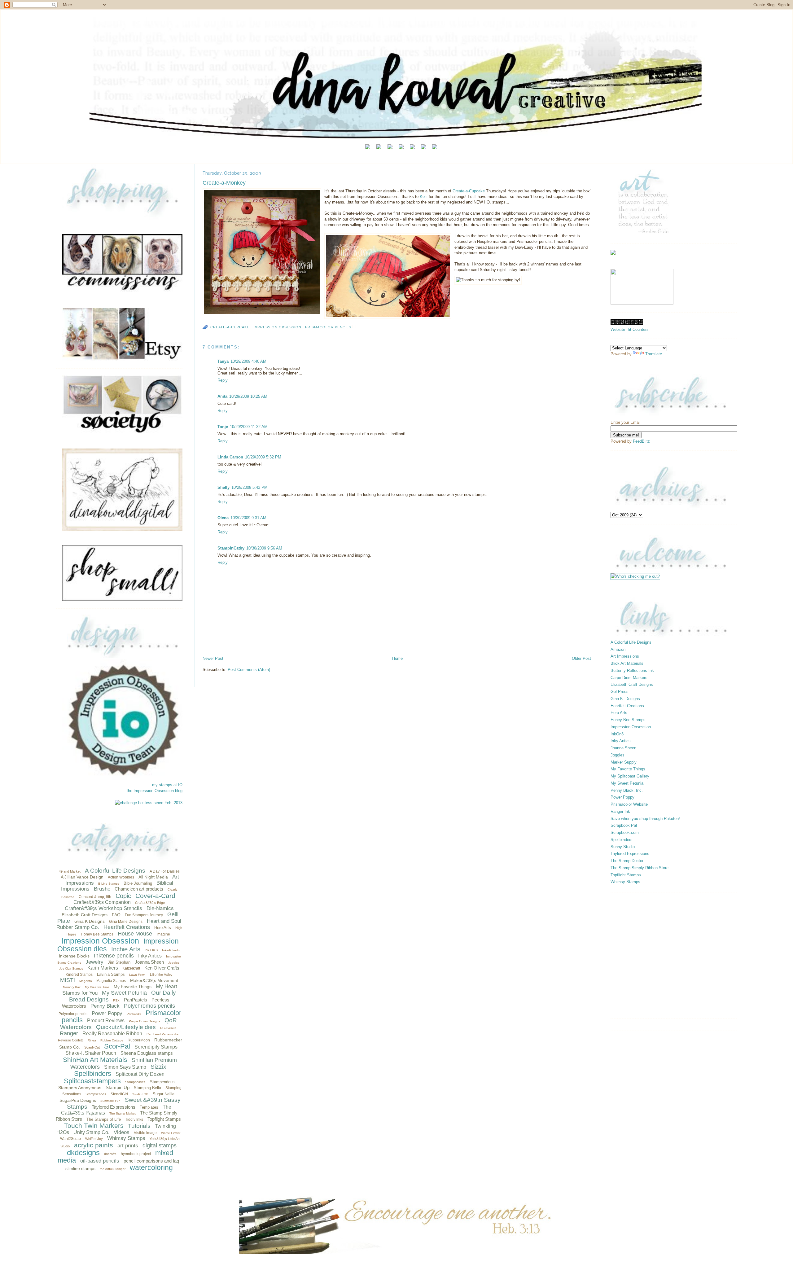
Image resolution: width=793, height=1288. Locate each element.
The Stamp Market (122, 1113)
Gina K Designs (89, 921)
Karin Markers (102, 967)
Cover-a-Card (155, 895)
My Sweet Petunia (124, 993)
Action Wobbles (121, 877)
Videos (121, 1132)
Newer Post (213, 658)
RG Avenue (168, 1028)
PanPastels (135, 999)
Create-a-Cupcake (469, 191)
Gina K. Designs (625, 698)
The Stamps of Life (103, 1119)
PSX (116, 1000)
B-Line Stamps (108, 883)
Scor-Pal (117, 1046)
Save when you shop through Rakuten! (645, 818)
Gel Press (620, 691)
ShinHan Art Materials (95, 1059)
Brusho (102, 889)
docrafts (110, 1154)
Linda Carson (230, 457)
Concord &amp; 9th (95, 897)
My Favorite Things (132, 986)
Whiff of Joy (94, 1139)
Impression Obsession (100, 940)
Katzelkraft (131, 968)
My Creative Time (97, 987)
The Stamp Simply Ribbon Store (639, 867)
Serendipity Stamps (155, 1046)
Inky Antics (150, 955)
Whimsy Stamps (126, 1138)
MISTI (67, 980)
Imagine (163, 934)
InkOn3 (617, 734)
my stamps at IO (167, 784)
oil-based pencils (99, 1161)
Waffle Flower (170, 1133)
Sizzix (158, 1066)
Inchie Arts (125, 949)
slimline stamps (80, 1168)
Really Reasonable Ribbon (112, 1033)
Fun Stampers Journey (144, 915)
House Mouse (135, 934)
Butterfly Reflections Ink (632, 670)
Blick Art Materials (627, 663)
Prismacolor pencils (328, 327)
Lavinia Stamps (111, 974)
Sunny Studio (623, 846)
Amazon (618, 649)
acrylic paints (93, 1145)
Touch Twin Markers (94, 1125)
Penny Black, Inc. (627, 790)
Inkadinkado (171, 950)
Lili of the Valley (161, 974)
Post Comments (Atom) (249, 669)
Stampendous (162, 1082)
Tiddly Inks (134, 1119)
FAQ (116, 914)
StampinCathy (230, 548)
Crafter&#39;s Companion (102, 902)
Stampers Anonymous (79, 1087)
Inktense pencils (114, 956)
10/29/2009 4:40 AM (248, 361)
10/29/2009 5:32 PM (263, 457)
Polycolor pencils (73, 1014)
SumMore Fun (110, 1100)
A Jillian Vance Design (82, 876)
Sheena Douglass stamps (146, 1053)
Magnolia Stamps (111, 981)
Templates (149, 1107)
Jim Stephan (119, 962)
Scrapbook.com (625, 832)
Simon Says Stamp (125, 1067)
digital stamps (159, 1145)
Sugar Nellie (163, 1094)
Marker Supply (624, 762)
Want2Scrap (70, 1139)
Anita (222, 396)
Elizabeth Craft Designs (84, 914)
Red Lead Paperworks (162, 1034)
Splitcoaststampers (92, 1081)
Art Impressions (625, 656)
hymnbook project (136, 1154)
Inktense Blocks (74, 955)
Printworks (134, 1014)
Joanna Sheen (149, 962)
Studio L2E (140, 1094)
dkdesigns (83, 1152)
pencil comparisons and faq (151, 1160)
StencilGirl (119, 1094)
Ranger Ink (620, 811)
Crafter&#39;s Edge (150, 903)
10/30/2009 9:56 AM (264, 548)
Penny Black (105, 1006)
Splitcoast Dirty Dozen (140, 1074)
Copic (123, 895)
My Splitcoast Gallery (630, 776)
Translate (653, 354)
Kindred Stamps (79, 974)
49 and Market (70, 871)
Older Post (581, 658)
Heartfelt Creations (126, 927)
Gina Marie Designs (125, 921)
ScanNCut (92, 1047)
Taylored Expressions (113, 1107)
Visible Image (145, 1133)
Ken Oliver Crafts (161, 967)
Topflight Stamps (164, 1119)
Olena (223, 517)
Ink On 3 (151, 950)
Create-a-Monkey (224, 183)
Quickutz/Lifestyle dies (126, 1027)
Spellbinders (92, 1073)
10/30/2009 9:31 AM (248, 517)
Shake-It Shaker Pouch (90, 1053)
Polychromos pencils (149, 1006)
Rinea (92, 1040)
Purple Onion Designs (144, 1021)
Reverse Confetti (70, 1040)
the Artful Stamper (112, 1169)
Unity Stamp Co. (91, 1132)
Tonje (222, 426)
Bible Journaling (138, 883)
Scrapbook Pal (624, 825)
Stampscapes (95, 1094)
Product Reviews (106, 1020)
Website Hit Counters (630, 329)
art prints (127, 1146)
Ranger (69, 1033)
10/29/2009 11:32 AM (249, 426)
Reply (222, 380)
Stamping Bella (147, 1087)
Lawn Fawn (137, 974)
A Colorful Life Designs (115, 870)
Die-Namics (160, 908)
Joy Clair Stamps (71, 968)
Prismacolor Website (629, 804)
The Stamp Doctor (627, 860)
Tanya (223, 361)
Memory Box (72, 987)
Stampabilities (135, 1082)
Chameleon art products (139, 889)
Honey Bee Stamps (97, 934)
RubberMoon (139, 1040)
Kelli (424, 196)
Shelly (223, 487)
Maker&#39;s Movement (154, 980)
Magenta (85, 981)
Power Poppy (107, 1013)
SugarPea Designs (77, 1100)
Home (397, 658)
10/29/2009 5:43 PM (249, 487)
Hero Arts (162, 927)
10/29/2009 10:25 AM (248, 396)
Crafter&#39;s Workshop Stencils (103, 908)
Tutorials (139, 1126)
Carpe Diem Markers (629, 677)
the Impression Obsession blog (154, 790)
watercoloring (151, 1167)
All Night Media (153, 876)
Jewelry (94, 962)
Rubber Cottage (111, 1040)
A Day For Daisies (165, 871)
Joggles (173, 962)
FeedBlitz (641, 441)
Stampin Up (117, 1087)
